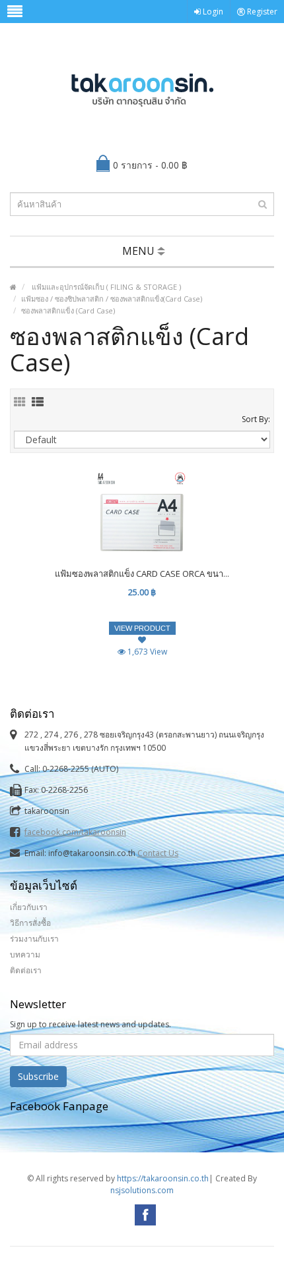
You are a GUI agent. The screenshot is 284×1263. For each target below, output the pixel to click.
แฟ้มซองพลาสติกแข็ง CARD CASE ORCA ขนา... (142, 573)
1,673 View (146, 651)
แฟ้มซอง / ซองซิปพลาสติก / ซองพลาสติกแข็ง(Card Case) (111, 299)
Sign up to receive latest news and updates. (90, 1024)
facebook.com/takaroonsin (75, 832)
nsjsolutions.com (142, 1190)
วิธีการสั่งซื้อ (30, 922)
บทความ (25, 954)
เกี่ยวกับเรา (29, 907)
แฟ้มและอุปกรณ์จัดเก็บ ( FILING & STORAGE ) (105, 287)
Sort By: (256, 419)
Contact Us (157, 853)
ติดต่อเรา (26, 970)
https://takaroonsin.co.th (163, 1178)
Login (212, 11)
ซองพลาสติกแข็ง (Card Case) (68, 310)
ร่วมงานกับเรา (34, 938)
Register (261, 11)
